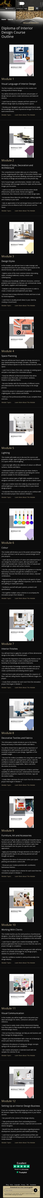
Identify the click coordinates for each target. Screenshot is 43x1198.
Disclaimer (33, 1185)
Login (25, 8)
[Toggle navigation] (37, 8)
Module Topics (6, 115)
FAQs (11, 1185)
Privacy (23, 1185)
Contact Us (19, 8)
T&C (27, 1185)
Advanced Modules (30, 23)
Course (10, 19)
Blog (7, 1185)
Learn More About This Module (25, 115)
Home (4, 19)
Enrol (31, 8)
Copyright (17, 1185)
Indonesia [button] (10, 8)
